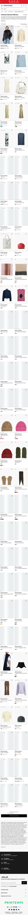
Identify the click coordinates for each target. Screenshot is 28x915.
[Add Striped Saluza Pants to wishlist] (26, 785)
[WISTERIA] (15, 703)
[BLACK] (15, 676)
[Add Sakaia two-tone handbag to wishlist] (12, 523)
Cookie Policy (7, 912)
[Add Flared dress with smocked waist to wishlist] (26, 574)
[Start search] (2, 8)
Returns (5, 862)
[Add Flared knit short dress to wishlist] (26, 523)
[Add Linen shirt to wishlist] (12, 157)
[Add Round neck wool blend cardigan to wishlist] (12, 574)
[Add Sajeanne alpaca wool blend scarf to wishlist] (12, 653)
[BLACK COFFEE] (16, 126)
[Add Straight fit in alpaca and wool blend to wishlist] (26, 337)
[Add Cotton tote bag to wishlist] (12, 234)
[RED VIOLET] (15, 438)
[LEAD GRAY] (16, 438)
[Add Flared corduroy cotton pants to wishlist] (12, 680)
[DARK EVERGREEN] (16, 676)
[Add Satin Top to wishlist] (12, 52)
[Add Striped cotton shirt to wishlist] (12, 548)
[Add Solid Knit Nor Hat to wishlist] (12, 415)
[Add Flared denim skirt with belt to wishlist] (26, 363)
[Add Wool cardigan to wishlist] (12, 601)
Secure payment (7, 854)
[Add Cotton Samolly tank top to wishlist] (26, 52)
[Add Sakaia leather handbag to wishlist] (26, 78)
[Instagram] (11, 909)
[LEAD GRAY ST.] (15, 282)
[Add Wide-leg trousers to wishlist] (12, 312)
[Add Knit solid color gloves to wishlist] (12, 469)
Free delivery (6, 858)
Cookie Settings (14, 912)
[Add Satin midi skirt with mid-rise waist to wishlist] (12, 628)
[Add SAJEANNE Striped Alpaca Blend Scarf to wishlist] (12, 259)
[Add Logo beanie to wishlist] (12, 183)
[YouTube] (18, 909)
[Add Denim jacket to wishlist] (12, 286)
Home (2, 11)
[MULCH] (15, 492)
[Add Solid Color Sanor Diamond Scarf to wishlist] (26, 469)
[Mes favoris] (24, 5)
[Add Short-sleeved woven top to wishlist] (12, 707)
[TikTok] (14, 909)
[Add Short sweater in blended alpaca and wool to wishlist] (12, 390)
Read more (3, 20)
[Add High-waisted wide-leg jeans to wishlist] (26, 312)
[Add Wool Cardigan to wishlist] (26, 733)
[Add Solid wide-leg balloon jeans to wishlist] (26, 628)
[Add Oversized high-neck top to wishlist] (12, 208)
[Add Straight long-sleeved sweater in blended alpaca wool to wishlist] (12, 363)
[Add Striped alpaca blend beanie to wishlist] (26, 390)
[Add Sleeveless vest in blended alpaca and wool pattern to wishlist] (26, 286)
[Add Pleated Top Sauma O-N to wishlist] (26, 130)
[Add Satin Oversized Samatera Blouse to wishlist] (26, 548)
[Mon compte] (21, 5)
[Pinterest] (16, 909)
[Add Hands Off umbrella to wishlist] (12, 26)
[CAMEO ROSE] (15, 755)
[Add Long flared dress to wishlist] (26, 103)
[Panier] (26, 5)
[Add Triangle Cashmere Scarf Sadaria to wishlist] (26, 653)
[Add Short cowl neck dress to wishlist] (12, 78)
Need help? (6, 868)
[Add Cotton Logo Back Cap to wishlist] (26, 183)
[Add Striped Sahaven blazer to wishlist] (26, 26)
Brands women (10, 11)
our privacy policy (13, 886)
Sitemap (20, 912)
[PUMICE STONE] (17, 676)
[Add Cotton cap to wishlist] (26, 208)
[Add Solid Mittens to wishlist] (26, 442)
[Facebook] (9, 909)
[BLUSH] (16, 282)
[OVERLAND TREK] (15, 126)
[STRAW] (16, 755)
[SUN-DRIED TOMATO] (17, 438)
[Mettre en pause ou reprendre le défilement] (1, 1)
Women (5, 11)
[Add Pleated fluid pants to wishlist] (26, 601)
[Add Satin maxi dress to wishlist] (12, 103)
